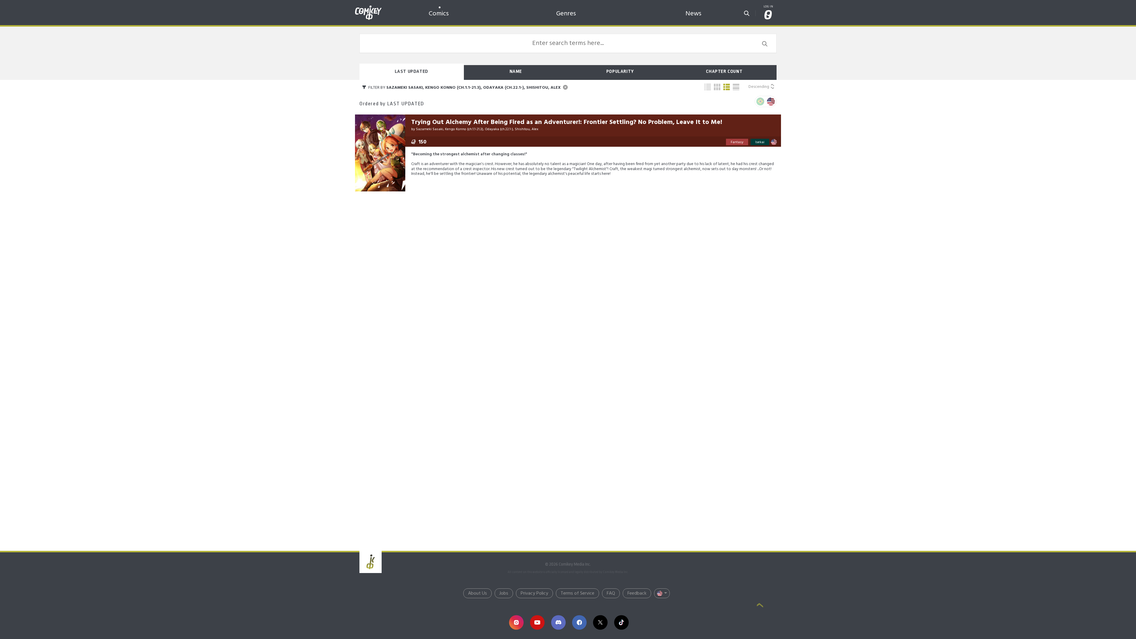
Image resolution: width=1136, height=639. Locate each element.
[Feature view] (736, 87)
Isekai (759, 142)
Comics (439, 14)
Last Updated (411, 71)
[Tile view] (717, 87)
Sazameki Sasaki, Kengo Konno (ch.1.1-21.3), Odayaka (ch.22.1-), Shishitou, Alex (477, 129)
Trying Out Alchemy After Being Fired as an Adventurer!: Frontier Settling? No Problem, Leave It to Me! (566, 122)
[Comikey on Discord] (558, 622)
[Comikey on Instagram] (516, 622)
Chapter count (724, 71)
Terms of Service (577, 593)
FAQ (611, 593)
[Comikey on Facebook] (579, 622)
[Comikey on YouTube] (537, 622)
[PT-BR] (760, 101)
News (693, 14)
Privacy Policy (534, 593)
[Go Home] (368, 7)
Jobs (503, 593)
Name (516, 71)
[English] (771, 101)
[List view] (726, 87)
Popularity (620, 71)
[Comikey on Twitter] (600, 622)
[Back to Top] (760, 606)
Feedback (636, 593)
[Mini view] (707, 87)
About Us (477, 593)
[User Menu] (768, 15)
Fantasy (737, 142)
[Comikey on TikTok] (621, 622)
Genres (566, 14)
